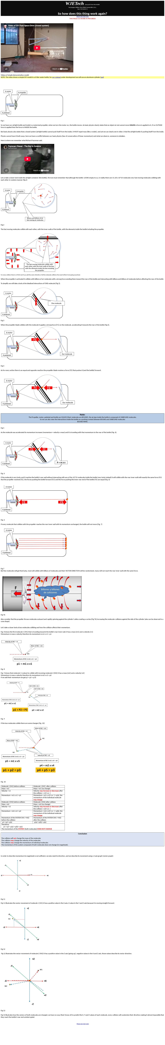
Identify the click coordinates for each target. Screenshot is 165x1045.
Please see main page (82, 16)
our (56, 77)
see (102, 77)
